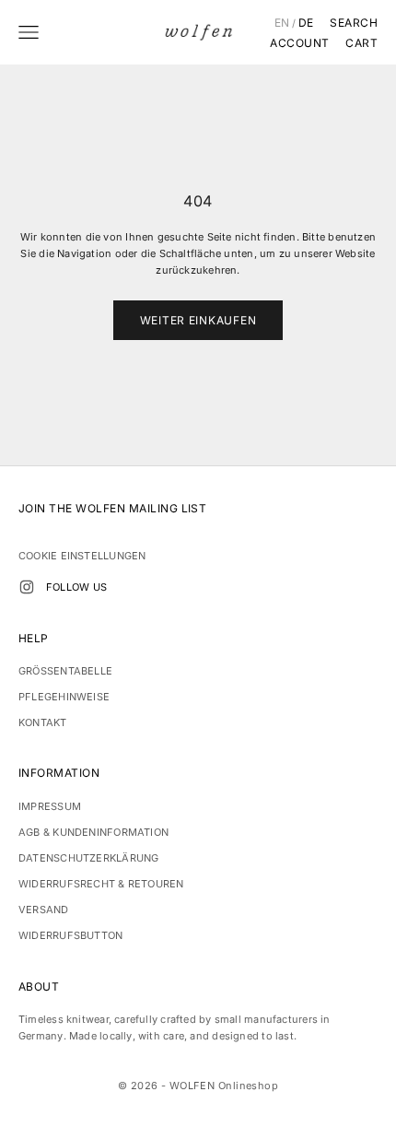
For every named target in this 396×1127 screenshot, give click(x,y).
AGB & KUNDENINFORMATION (93, 832)
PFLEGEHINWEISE (64, 696)
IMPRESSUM (49, 806)
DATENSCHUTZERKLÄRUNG (88, 857)
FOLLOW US (76, 587)
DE (306, 23)
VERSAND (43, 909)
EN (282, 23)
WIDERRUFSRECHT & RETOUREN (101, 883)
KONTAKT (42, 722)
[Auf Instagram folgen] (26, 587)
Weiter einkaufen (198, 320)
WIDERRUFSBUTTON (70, 935)
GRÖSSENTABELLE (65, 670)
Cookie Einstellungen (82, 555)
